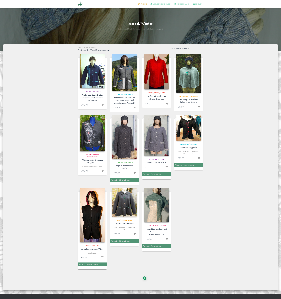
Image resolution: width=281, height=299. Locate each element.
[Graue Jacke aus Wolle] (156, 135)
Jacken (98, 91)
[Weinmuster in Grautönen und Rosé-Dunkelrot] (92, 133)
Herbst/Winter (87, 47)
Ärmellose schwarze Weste (92, 249)
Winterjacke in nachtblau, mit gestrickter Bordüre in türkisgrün (92, 98)
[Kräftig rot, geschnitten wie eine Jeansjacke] (156, 71)
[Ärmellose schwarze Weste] (92, 215)
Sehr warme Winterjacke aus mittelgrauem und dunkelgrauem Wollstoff (124, 100)
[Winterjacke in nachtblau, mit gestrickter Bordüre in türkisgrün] (92, 71)
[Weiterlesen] (134, 173)
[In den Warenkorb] (102, 105)
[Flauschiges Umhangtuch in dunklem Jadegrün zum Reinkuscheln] (156, 205)
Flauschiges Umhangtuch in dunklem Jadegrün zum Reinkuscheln (156, 232)
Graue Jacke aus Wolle (156, 163)
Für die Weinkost (92, 155)
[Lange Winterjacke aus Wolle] (124, 137)
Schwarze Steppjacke (188, 148)
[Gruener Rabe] (80, 4)
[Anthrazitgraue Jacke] (124, 202)
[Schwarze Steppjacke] (189, 127)
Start (79, 47)
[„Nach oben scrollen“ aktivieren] (276, 294)
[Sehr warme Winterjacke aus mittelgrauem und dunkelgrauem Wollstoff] (124, 72)
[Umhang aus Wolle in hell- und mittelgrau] (189, 73)
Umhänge (194, 96)
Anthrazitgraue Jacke (124, 224)
